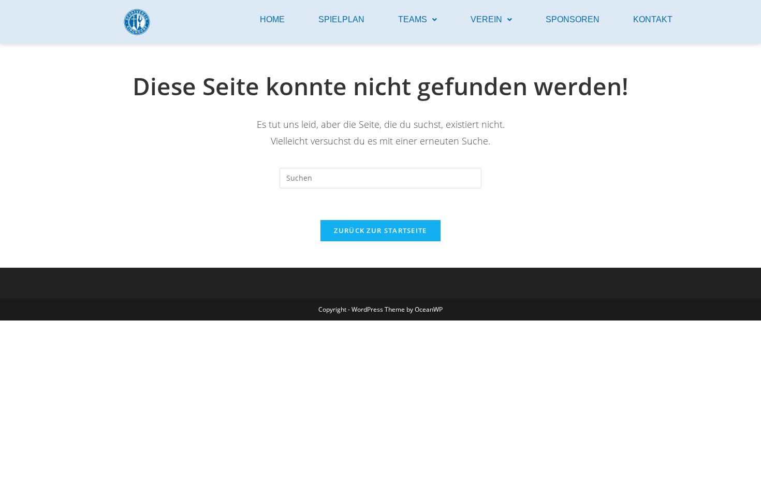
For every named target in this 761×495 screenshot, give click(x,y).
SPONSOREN (572, 19)
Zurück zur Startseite (380, 230)
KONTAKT (652, 19)
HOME (272, 19)
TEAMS (412, 19)
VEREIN (486, 19)
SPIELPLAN (341, 19)
